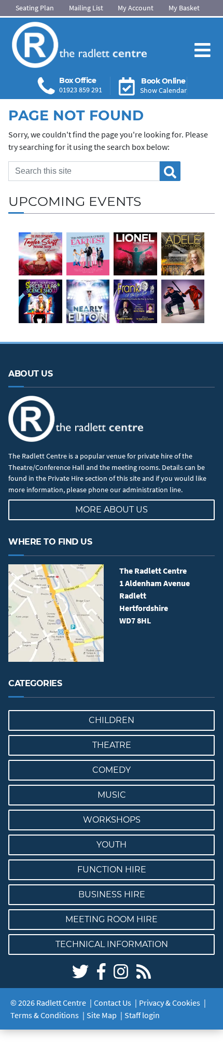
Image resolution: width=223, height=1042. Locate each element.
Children (111, 720)
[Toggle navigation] (202, 42)
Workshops (112, 820)
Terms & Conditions (44, 1015)
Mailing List (86, 7)
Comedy (111, 770)
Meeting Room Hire (111, 919)
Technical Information (111, 944)
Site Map (102, 1015)
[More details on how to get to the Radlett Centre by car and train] (56, 613)
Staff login (142, 1015)
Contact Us (112, 1002)
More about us (111, 510)
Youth (111, 845)
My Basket (184, 7)
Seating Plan (35, 7)
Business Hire (111, 894)
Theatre (111, 745)
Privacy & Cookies (169, 1002)
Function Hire (111, 869)
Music (111, 795)
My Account (136, 7)
